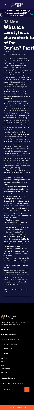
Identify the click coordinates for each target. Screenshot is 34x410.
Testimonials (5, 369)
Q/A (2, 365)
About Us (4, 358)
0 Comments (15, 54)
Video (3, 362)
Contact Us (5, 372)
